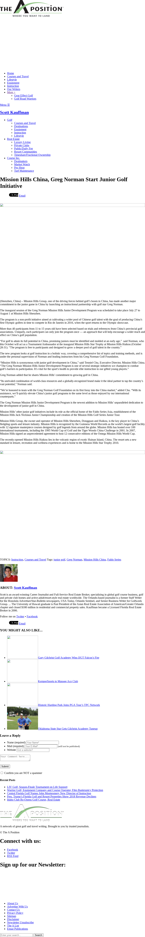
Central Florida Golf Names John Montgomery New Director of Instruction (49, 793)
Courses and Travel (18, 76)
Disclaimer (13, 919)
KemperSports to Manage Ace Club (58, 681)
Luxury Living (22, 142)
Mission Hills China (95, 559)
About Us (12, 903)
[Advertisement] (72, 44)
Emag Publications (17, 928)
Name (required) (16, 742)
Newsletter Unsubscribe (20, 922)
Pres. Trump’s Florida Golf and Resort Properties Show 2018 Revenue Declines (51, 796)
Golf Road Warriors (25, 98)
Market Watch (22, 164)
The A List (13, 925)
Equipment (13, 82)
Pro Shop (19, 167)
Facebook (32, 616)
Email (22, 195)
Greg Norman (74, 559)
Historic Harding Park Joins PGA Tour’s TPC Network (69, 704)
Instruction (13, 85)
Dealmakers (20, 161)
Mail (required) (15, 746)
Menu (5, 104)
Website (11, 749)
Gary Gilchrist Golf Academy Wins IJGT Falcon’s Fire (68, 657)
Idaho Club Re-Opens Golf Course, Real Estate (33, 799)
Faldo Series (114, 559)
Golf (9, 119)
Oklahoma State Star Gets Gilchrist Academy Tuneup (68, 728)
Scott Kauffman (14, 112)
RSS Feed (12, 856)
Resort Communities (25, 151)
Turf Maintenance (24, 170)
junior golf (59, 559)
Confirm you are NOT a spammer (23, 772)
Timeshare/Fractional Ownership (32, 154)
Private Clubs (21, 145)
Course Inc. (13, 158)
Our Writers (13, 89)
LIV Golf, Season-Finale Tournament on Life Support (37, 786)
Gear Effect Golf (23, 95)
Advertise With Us (17, 906)
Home (10, 73)
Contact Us (13, 909)
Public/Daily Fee (23, 148)
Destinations (21, 126)
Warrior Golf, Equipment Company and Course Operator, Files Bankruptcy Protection (55, 790)
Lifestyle (12, 79)
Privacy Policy (15, 912)
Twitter (20, 616)
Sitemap (11, 916)
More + (11, 92)
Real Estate (13, 138)
